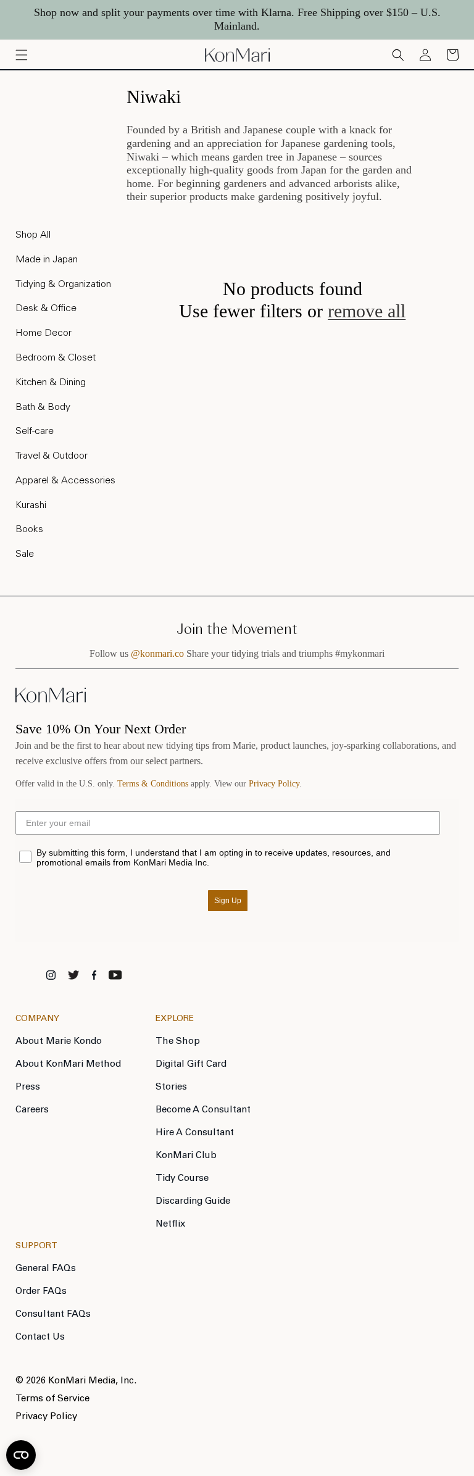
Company (37, 1019)
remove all (366, 311)
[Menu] (21, 55)
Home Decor (43, 333)
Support (36, 1246)
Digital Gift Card (191, 1064)
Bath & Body (42, 407)
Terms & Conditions (152, 783)
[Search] (398, 55)
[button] (452, 55)
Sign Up (227, 900)
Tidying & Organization (63, 285)
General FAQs (45, 1269)
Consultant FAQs (53, 1314)
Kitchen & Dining (50, 383)
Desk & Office (46, 309)
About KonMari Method (68, 1064)
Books (29, 530)
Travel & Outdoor (51, 456)
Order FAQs (41, 1291)
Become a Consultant (203, 1110)
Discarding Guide (193, 1201)
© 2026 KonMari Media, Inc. (75, 1381)
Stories (171, 1087)
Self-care (34, 431)
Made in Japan (46, 260)
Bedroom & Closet (55, 358)
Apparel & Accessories (65, 481)
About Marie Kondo (58, 1041)
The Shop (178, 1041)
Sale (24, 554)
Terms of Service (52, 1399)
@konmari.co (157, 653)
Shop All (33, 235)
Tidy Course (182, 1178)
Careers (32, 1110)
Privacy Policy (274, 783)
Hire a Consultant (195, 1133)
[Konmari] (50, 699)
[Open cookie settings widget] (21, 1455)
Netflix (170, 1224)
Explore (175, 1019)
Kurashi (30, 506)
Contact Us (40, 1337)
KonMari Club (186, 1156)
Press (27, 1087)
